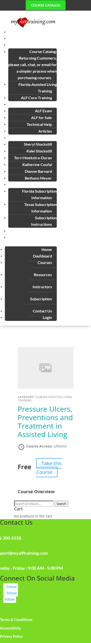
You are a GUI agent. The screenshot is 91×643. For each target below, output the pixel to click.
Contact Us (47, 230)
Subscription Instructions (44, 221)
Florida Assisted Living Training (37, 87)
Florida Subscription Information (39, 194)
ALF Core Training (36, 97)
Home (51, 32)
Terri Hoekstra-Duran (33, 157)
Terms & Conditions (16, 619)
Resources (43, 274)
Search (61, 503)
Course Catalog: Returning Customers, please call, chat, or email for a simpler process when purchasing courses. (32, 64)
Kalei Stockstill (39, 151)
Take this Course (49, 467)
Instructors (42, 286)
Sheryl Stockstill (38, 144)
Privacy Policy (11, 636)
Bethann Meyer (38, 178)
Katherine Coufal (37, 164)
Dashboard (47, 38)
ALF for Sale (41, 117)
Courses (45, 262)
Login (52, 237)
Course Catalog (45, 5)
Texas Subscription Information (40, 207)
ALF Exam (43, 110)
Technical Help (39, 124)
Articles (45, 131)
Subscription (41, 298)
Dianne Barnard (38, 171)
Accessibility (10, 628)
